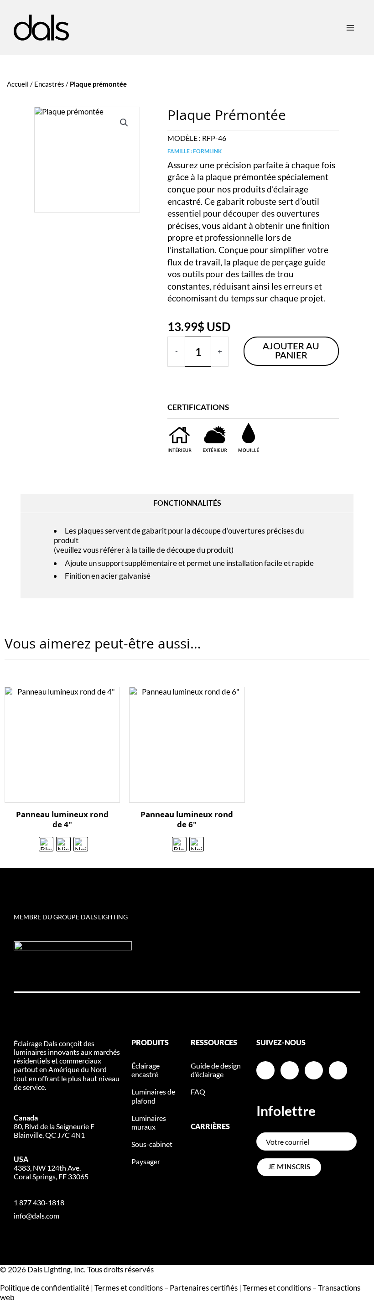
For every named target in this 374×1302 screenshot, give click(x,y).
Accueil (18, 84)
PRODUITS (150, 1043)
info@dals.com (36, 1215)
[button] (124, 122)
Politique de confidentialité (44, 1287)
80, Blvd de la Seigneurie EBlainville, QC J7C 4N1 (54, 1126)
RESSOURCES (214, 1043)
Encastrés (49, 84)
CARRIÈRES (210, 1127)
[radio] (46, 844)
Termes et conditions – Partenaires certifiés (166, 1287)
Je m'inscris (289, 1167)
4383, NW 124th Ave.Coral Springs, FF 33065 (51, 1168)
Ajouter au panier (291, 351)
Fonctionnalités (187, 502)
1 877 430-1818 (39, 1202)
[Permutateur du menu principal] (350, 27)
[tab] (187, 504)
